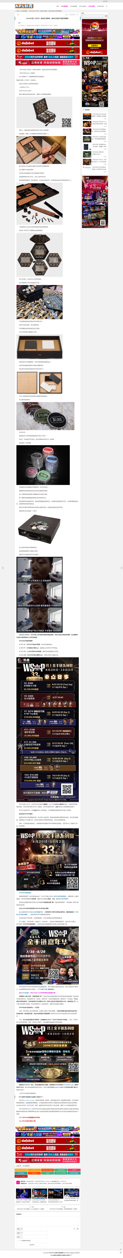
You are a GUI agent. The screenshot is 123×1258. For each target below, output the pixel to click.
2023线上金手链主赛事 (21, 1170)
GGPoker (34, 1173)
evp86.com (57, 1087)
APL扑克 (54, 1181)
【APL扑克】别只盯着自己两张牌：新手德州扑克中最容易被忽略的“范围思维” (99, 169)
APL (34, 1170)
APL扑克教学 (82, 6)
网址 (18, 1237)
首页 (57, 6)
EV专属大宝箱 (42, 989)
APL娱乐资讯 (100, 6)
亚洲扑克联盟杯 (74, 1173)
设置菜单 (105, 1)
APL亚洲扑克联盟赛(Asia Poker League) (63, 1252)
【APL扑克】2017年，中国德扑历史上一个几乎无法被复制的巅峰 (99, 161)
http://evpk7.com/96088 (37, 993)
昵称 (19, 1229)
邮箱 (19, 1233)
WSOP (47, 1173)
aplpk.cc (28, 73)
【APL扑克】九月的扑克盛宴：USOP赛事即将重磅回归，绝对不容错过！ (99, 139)
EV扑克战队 (25, 993)
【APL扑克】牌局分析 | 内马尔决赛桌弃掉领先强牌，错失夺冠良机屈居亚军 (71, 1200)
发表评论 (72, 14)
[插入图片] (77, 1228)
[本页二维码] (120, 1252)
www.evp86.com (68, 1084)
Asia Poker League (28, 1100)
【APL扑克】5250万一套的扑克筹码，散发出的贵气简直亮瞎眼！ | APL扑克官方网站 (50, 1183)
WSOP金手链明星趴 (25, 892)
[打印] (66, 14)
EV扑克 (74, 1170)
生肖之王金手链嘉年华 (36, 912)
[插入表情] (74, 1228)
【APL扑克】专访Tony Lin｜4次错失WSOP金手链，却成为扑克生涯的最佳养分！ (99, 123)
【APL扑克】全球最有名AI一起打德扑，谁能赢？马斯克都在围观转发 (99, 146)
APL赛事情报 (73, 6)
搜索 (83, 13)
